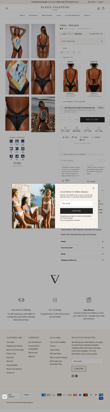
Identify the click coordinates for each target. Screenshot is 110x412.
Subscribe (76, 211)
